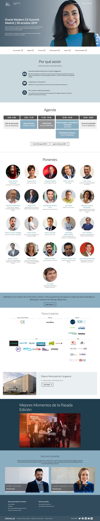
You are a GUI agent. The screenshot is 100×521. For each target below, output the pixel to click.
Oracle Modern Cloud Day (45, 504)
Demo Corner (49, 304)
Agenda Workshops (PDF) (59, 144)
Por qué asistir (76, 3)
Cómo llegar (47, 384)
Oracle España (11, 504)
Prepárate (10, 506)
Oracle (10, 518)
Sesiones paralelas (87, 3)
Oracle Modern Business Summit (46, 506)
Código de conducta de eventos (37, 518)
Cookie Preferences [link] (49, 518)
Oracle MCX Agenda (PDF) (39, 144)
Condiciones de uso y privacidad (23, 518)
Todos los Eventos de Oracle (14, 510)
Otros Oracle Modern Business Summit (17, 508)
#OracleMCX (74, 518)
